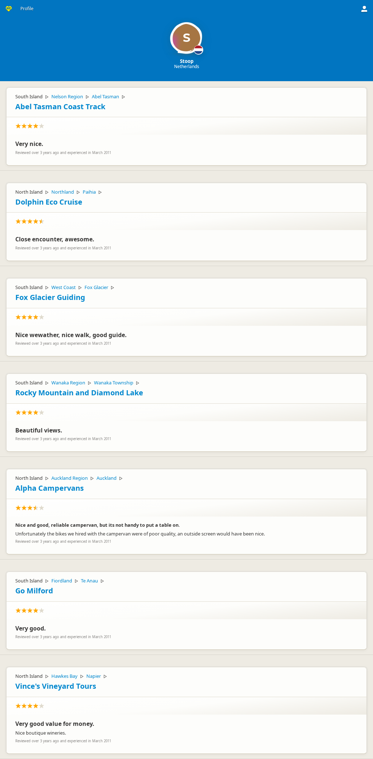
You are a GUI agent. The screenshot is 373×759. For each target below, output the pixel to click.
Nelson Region (67, 96)
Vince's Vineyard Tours (55, 686)
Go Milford (34, 591)
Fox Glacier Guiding (50, 297)
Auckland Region (69, 478)
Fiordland (61, 580)
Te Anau (89, 580)
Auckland (107, 478)
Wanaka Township (113, 382)
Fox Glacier (96, 287)
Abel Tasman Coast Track (60, 106)
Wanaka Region (68, 382)
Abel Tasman (105, 96)
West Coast (63, 287)
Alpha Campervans (49, 488)
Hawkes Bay (64, 676)
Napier (93, 676)
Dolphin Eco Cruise (48, 202)
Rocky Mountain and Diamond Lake (79, 393)
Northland (62, 192)
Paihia (89, 192)
